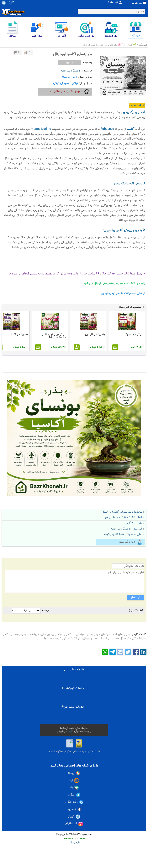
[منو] (4, 3)
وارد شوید (137, 3)
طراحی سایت (74, 842)
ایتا (71, 780)
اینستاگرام (71, 824)
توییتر (71, 816)
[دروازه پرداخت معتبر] (79, 743)
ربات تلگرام (71, 802)
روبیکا (71, 773)
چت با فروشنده (127, 542)
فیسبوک (71, 809)
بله (71, 788)
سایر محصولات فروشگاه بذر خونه (123, 534)
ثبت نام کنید (111, 3)
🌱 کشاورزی (130, 45)
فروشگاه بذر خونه (71, 71)
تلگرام (71, 795)
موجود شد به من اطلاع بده (65, 91)
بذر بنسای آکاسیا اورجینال (95, 45)
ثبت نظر (135, 597)
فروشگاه (143, 45)
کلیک (70, 731)
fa (13, 1)
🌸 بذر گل (115, 45)
